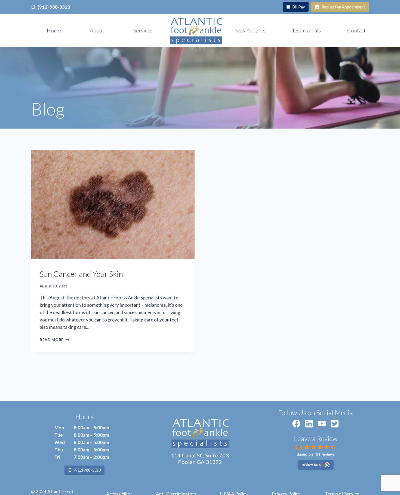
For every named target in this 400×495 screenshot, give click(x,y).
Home (54, 30)
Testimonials (306, 30)
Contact (356, 30)
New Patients (250, 30)
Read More (54, 340)
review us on (313, 464)
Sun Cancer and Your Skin (81, 273)
